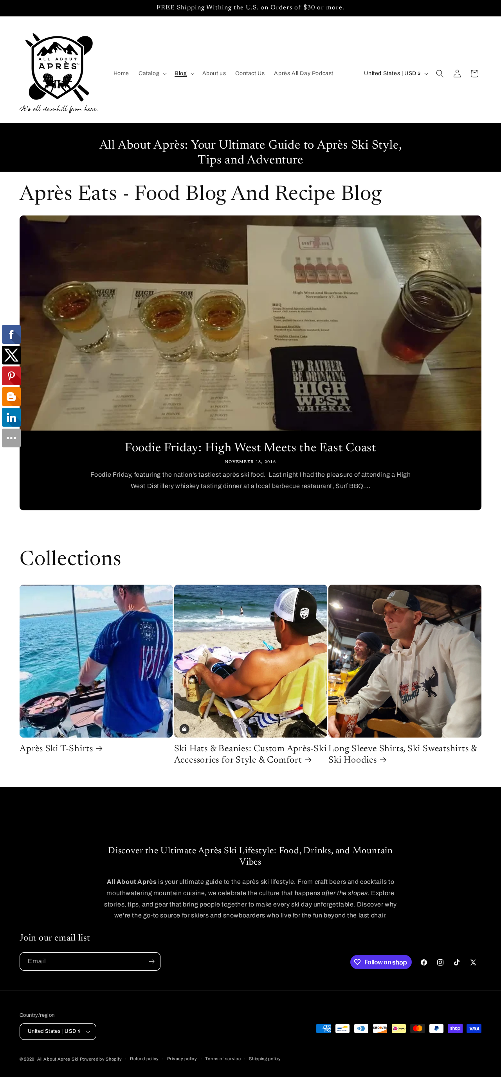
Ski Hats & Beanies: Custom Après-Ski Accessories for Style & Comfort (250, 755)
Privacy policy (182, 1058)
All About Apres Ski (57, 1059)
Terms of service (223, 1058)
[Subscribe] (151, 961)
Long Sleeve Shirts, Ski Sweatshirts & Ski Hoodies (402, 755)
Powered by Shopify (101, 1059)
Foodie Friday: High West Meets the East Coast (250, 448)
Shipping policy (265, 1058)
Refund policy (144, 1058)
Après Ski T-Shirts (56, 749)
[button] (152, 73)
